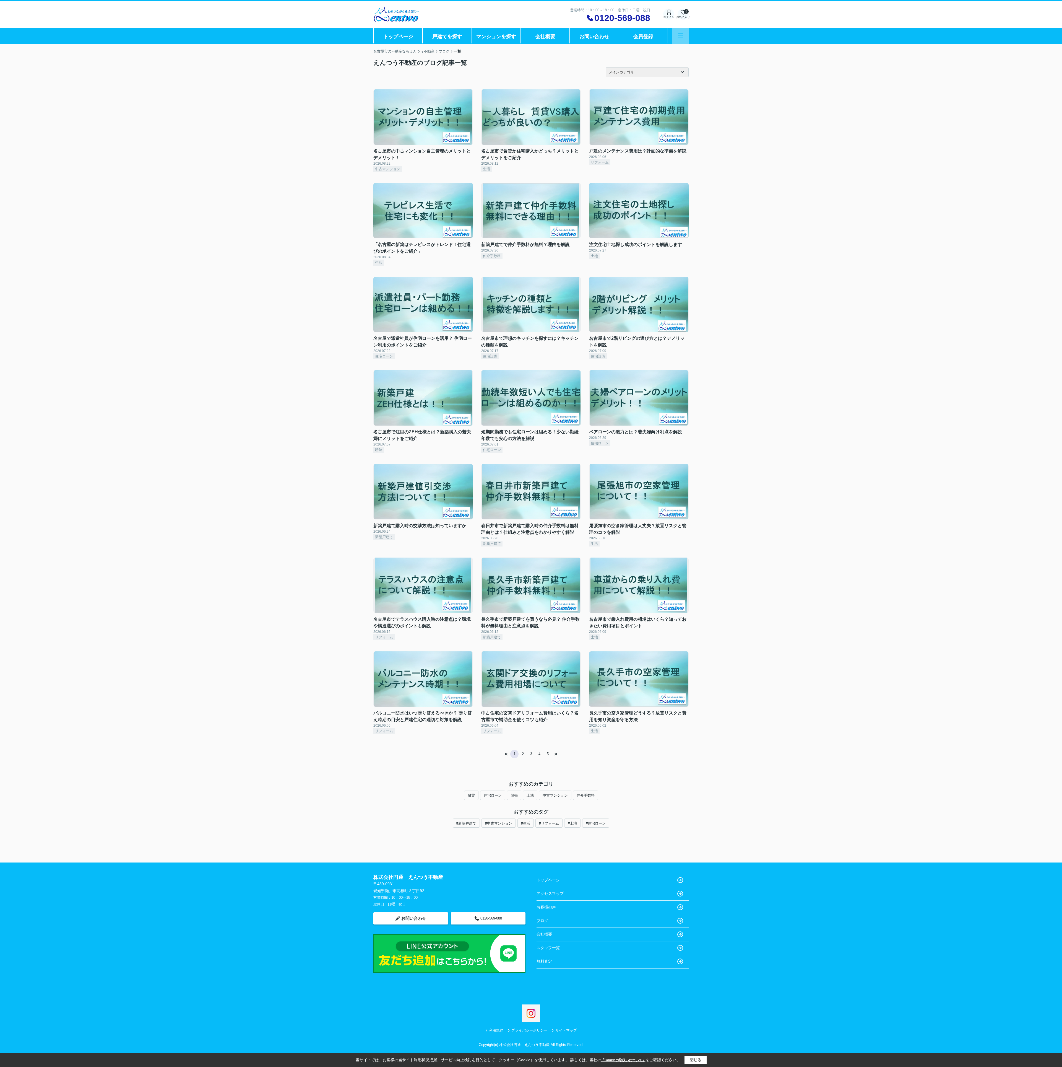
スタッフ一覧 (548, 948)
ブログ (542, 920)
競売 (514, 795)
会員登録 (643, 36)
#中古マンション (498, 823)
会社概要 (545, 36)
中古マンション (555, 795)
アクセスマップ (550, 893)
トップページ (398, 36)
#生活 (525, 823)
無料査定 (544, 961)
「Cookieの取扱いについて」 (623, 1060)
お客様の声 (546, 907)
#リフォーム (549, 823)
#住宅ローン (596, 823)
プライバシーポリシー (529, 1030)
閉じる (695, 1060)
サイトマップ (566, 1030)
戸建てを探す (447, 36)
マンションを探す (496, 36)
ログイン (668, 17)
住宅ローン (493, 795)
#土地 (572, 823)
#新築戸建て (466, 823)
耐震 (471, 795)
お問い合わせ (594, 36)
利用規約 (496, 1030)
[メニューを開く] (680, 35)
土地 (530, 795)
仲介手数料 (586, 795)
